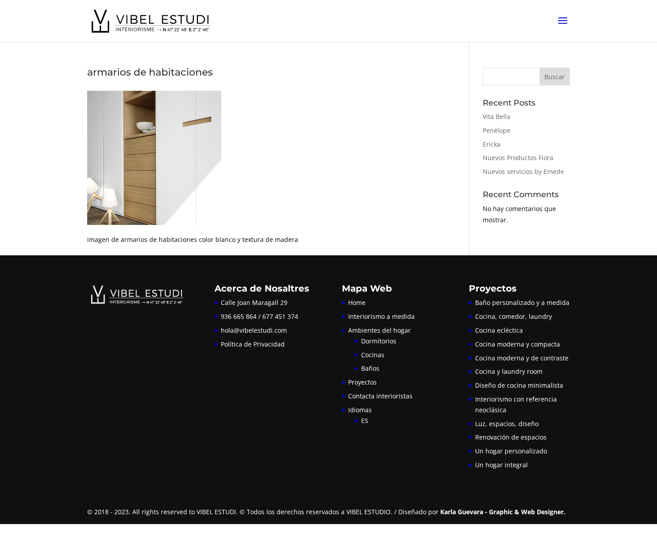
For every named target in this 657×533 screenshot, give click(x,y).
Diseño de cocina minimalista (519, 385)
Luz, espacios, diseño (507, 423)
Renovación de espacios (511, 437)
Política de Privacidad (253, 344)
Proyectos (362, 382)
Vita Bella (496, 116)
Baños (370, 368)
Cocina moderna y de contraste (522, 358)
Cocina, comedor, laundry (513, 316)
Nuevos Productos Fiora (518, 157)
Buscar (554, 76)
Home (357, 302)
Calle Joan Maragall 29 (254, 302)
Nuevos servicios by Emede (523, 171)
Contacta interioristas (380, 396)
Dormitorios (378, 341)
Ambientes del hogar (379, 330)
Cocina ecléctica (499, 330)
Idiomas (360, 410)
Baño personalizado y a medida (522, 302)
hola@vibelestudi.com (254, 330)
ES (364, 420)
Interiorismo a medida (381, 316)
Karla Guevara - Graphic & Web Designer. (502, 512)
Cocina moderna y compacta (517, 344)
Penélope (496, 130)
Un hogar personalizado (511, 451)
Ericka (492, 144)
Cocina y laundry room (509, 371)
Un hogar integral (501, 465)
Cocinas (372, 355)
